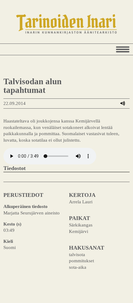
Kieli (8, 241)
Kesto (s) (12, 223)
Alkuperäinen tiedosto (25, 206)
